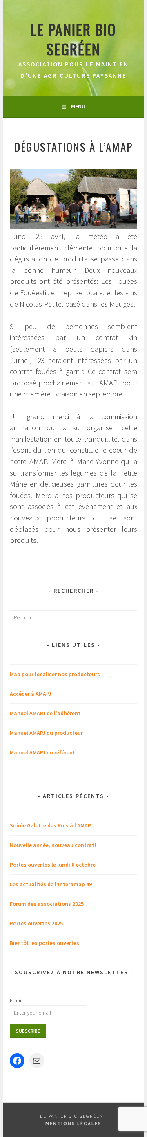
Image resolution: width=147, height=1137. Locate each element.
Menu (78, 106)
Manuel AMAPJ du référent (42, 752)
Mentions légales (73, 1123)
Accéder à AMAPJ (30, 693)
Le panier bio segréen (73, 39)
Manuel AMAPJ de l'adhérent (45, 713)
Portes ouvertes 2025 (36, 923)
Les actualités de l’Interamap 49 (51, 884)
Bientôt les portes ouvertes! (45, 943)
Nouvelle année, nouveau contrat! (53, 845)
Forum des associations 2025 (47, 903)
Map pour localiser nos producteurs (55, 674)
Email (16, 1000)
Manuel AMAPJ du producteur (46, 733)
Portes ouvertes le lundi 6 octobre (53, 864)
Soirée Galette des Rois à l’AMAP (50, 825)
